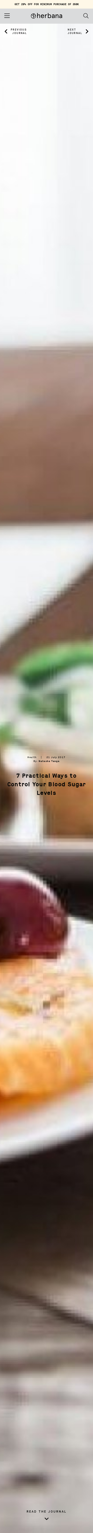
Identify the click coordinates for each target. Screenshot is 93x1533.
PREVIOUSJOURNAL (19, 31)
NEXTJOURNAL (75, 31)
